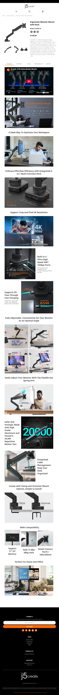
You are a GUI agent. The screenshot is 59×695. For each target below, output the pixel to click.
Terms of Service (24, 692)
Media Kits (29, 643)
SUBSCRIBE (29, 626)
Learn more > (54, 688)
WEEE (29, 645)
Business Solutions (29, 654)
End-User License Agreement (35, 692)
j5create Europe (33, 683)
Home (3, 15)
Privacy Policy (16, 692)
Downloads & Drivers (29, 663)
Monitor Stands (10, 15)
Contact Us (29, 665)
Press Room (29, 641)
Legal (44, 692)
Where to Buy (29, 639)
